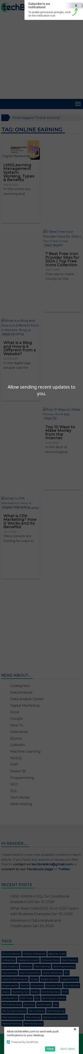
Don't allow (67, 1049)
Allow (50, 1049)
